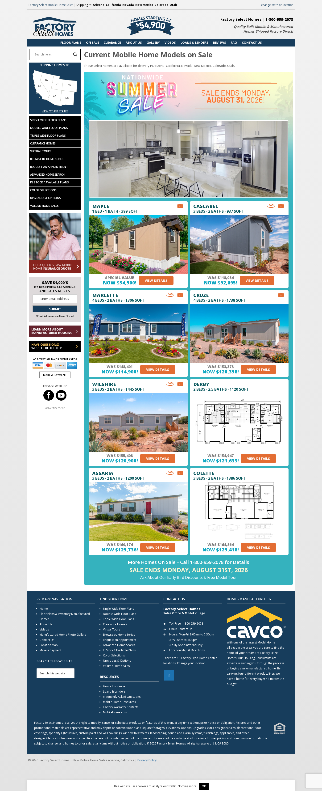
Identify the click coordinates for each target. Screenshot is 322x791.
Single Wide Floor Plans (48, 120)
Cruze (201, 295)
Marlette (105, 295)
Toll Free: (175, 624)
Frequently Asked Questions (121, 697)
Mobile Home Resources (119, 702)
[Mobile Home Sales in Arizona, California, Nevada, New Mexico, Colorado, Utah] (55, 106)
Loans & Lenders (114, 691)
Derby (201, 384)
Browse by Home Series (46, 159)
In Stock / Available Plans (49, 182)
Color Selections (43, 190)
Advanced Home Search (47, 175)
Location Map (49, 645)
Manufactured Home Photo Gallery (63, 635)
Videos (44, 629)
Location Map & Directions (187, 650)
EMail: (173, 629)
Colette (203, 473)
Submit (55, 309)
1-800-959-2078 (279, 19)
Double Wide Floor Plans (49, 128)
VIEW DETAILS (156, 280)
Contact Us (47, 640)
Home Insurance (114, 686)
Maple (100, 206)
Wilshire (104, 384)
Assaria (102, 473)
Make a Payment (50, 650)
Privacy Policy (147, 760)
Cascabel (205, 206)
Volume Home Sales (44, 206)
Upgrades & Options (45, 198)
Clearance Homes (43, 143)
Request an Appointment (49, 167)
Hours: (173, 634)
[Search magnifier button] (75, 54)
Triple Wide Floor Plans (48, 136)
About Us (46, 624)
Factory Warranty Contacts (120, 707)
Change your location (191, 663)
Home (44, 609)
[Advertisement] (55, 436)
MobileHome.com (115, 712)
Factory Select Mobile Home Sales (51, 5)
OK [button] (204, 786)
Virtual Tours (40, 151)
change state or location (277, 5)
